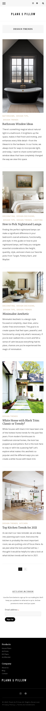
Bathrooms (8, 116)
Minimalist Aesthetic (15, 313)
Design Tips (22, 116)
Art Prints (5, 651)
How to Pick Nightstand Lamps (21, 224)
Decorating (8, 216)
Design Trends (10, 120)
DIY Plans (5, 654)
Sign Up (10, 619)
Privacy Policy (8, 705)
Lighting (38, 220)
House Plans (6, 648)
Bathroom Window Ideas (17, 124)
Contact (4, 673)
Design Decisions (25, 216)
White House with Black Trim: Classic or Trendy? (20, 422)
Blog (3, 670)
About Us (5, 667)
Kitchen (23, 523)
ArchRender (6, 657)
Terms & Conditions (26, 705)
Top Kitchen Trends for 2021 (19, 527)
